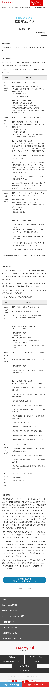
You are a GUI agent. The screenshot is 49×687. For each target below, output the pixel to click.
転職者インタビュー (10, 610)
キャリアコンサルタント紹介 (13, 616)
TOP (4, 599)
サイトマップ (24, 670)
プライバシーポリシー (36, 657)
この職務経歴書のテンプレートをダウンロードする (24, 580)
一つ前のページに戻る (24, 588)
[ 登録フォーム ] (36, 4)
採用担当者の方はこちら (11, 638)
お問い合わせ (24, 666)
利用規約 (37, 661)
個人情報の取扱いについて (12, 661)
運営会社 (12, 657)
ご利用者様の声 (8, 621)
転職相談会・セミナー (10, 633)
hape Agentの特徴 (9, 605)
